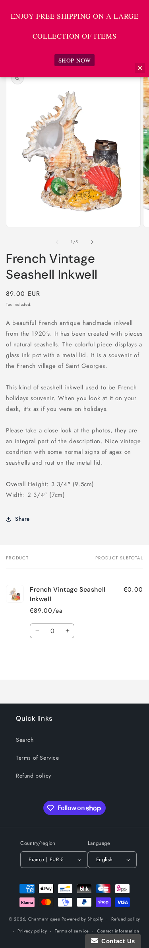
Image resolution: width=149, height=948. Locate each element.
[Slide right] (92, 242)
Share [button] (22, 519)
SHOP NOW (74, 60)
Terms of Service (37, 758)
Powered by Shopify (83, 918)
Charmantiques (44, 918)
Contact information (118, 931)
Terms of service (72, 931)
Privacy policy (32, 931)
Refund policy (33, 776)
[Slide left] (57, 242)
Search (25, 740)
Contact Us (116, 941)
